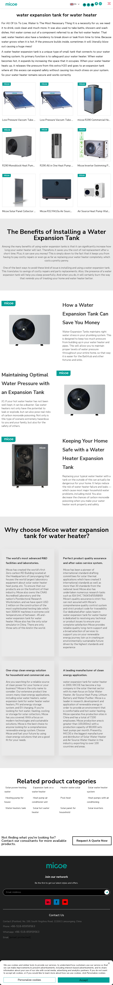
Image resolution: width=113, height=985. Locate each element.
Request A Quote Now (92, 841)
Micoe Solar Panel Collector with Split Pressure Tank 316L (35, 211)
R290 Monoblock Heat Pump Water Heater (26, 165)
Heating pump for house (13, 800)
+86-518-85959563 (22, 926)
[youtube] (92, 4)
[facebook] (88, 4)
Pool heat (65, 797)
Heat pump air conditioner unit (40, 800)
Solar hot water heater (40, 810)
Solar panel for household (67, 810)
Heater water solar (70, 787)
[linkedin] (84, 4)
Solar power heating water (15, 789)
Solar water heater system (97, 789)
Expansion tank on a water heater (42, 789)
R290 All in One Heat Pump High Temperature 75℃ (69, 165)
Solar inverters (95, 808)
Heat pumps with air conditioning (98, 800)
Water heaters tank (15, 808)
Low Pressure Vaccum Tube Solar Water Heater (29, 120)
